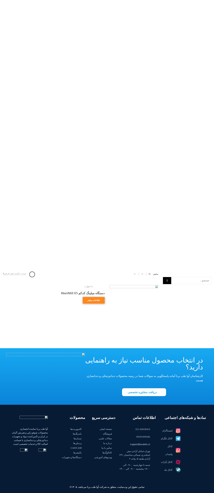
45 (135, 274)
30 (142, 274)
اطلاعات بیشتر (93, 300)
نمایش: (155, 274)
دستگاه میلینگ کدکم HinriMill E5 (83, 293)
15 (149, 274)
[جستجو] (167, 280)
